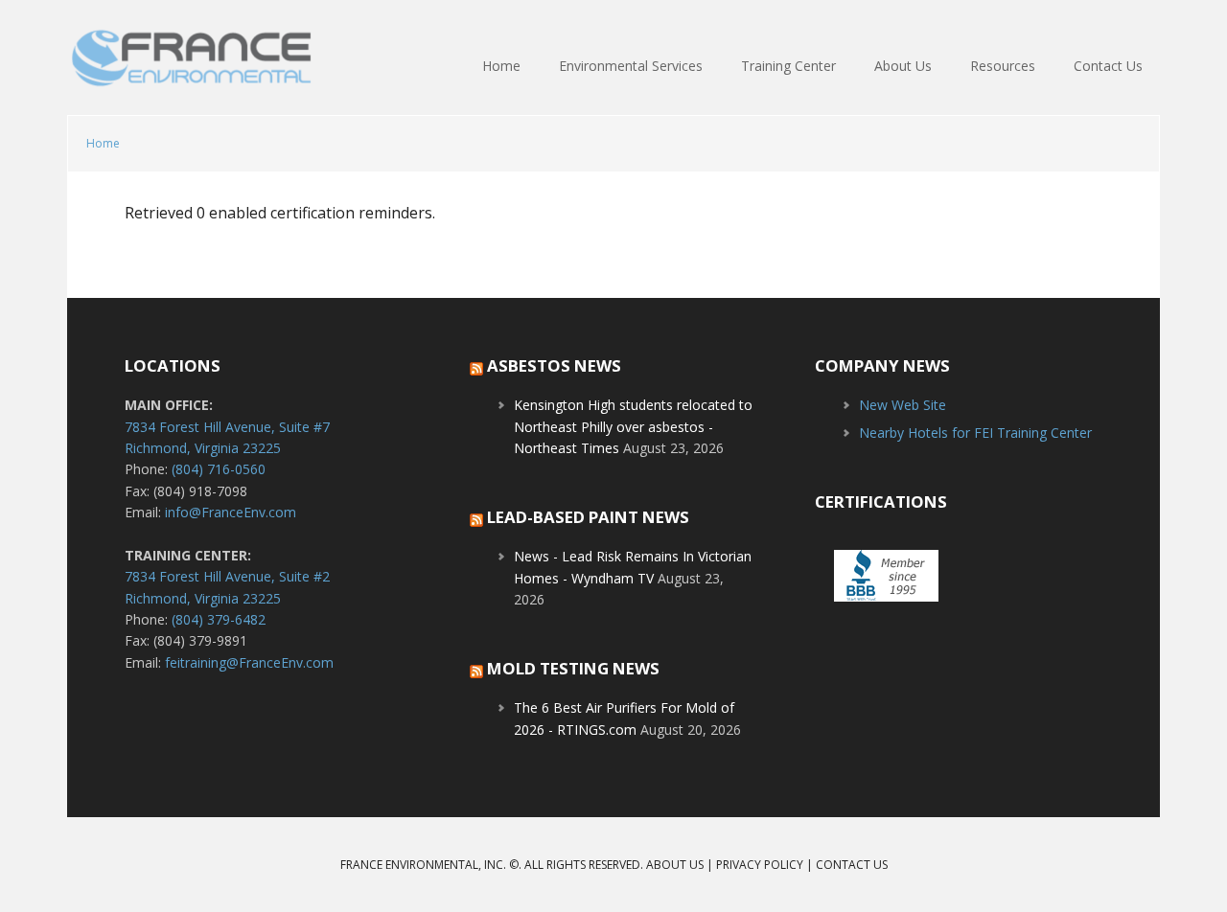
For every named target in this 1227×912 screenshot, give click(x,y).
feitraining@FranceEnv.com (249, 662)
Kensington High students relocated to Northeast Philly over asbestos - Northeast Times (633, 426)
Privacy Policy (759, 864)
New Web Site (902, 405)
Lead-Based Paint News (588, 517)
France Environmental (191, 67)
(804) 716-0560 (219, 469)
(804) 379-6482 (219, 619)
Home (103, 143)
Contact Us (852, 864)
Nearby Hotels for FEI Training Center (975, 432)
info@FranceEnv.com (230, 512)
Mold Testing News (573, 668)
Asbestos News (554, 365)
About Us (675, 864)
